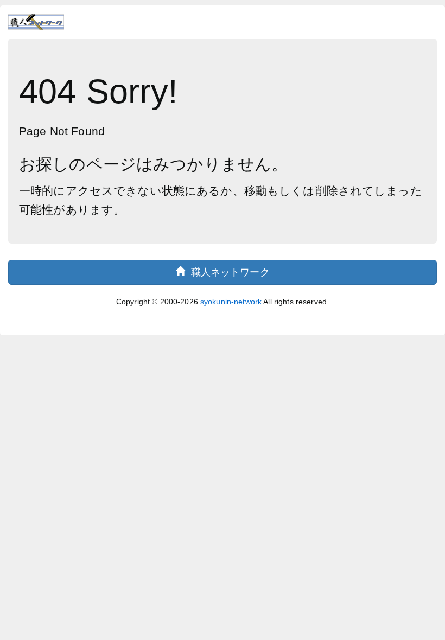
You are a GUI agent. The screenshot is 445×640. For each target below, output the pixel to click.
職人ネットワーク (227, 272)
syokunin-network (231, 301)
